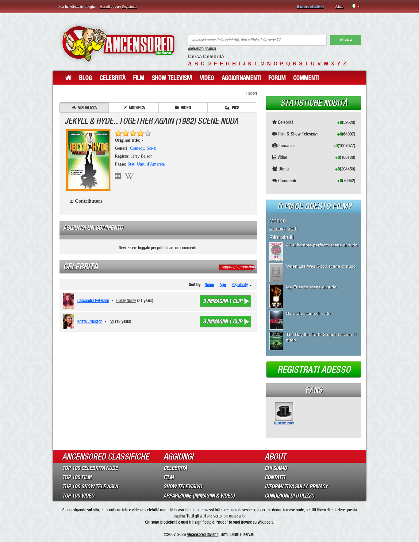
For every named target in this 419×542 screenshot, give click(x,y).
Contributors (88, 201)
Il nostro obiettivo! (310, 6)
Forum (277, 78)
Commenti (306, 78)
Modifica (137, 107)
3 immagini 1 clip (222, 301)
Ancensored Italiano (202, 534)
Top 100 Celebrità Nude (90, 468)
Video (207, 78)
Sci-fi (151, 148)
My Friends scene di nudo (311, 286)
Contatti (275, 477)
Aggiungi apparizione (239, 267)
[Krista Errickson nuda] (69, 321)
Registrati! (129, 6)
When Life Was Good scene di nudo (321, 266)
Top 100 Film (76, 477)
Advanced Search (202, 49)
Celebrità (112, 78)
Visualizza (87, 107)
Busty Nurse (126, 300)
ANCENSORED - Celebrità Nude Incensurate (118, 43)
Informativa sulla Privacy (296, 486)
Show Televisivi (172, 78)
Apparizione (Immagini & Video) (199, 495)
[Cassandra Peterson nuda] (69, 301)
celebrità (170, 522)
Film (138, 78)
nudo (222, 522)
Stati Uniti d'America (146, 164)
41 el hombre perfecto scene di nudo (322, 244)
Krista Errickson (89, 321)
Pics (235, 107)
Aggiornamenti (241, 78)
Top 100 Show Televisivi (90, 486)
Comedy (137, 148)
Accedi (105, 6)
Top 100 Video (78, 495)
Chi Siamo (276, 468)
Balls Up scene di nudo (308, 313)
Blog (85, 78)
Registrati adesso (314, 370)
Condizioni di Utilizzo (289, 495)
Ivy (112, 321)
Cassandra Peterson (93, 300)
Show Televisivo (182, 486)
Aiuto (339, 6)
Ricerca (346, 39)
